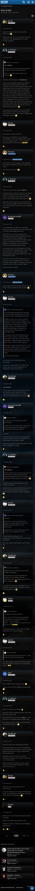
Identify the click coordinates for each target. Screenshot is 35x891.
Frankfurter (23, 80)
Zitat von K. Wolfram (13, 568)
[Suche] (23, 2)
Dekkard (9, 869)
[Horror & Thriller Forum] (4, 2)
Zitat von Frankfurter (13, 62)
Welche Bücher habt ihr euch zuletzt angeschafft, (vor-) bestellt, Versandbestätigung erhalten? (18, 850)
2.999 (16, 836)
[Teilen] (32, 15)
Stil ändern (30, 886)
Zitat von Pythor (11, 652)
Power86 (9, 854)
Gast (24, 717)
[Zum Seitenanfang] (32, 888)
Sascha (24, 190)
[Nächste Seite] (28, 835)
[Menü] (32, 2)
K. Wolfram (9, 65)
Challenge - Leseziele (13, 875)
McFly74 (9, 877)
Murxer (9, 862)
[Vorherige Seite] (7, 835)
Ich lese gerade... (12, 860)
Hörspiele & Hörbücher (14, 867)
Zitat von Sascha (11, 418)
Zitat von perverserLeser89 (15, 309)
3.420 (24, 836)
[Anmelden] (28, 2)
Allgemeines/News (12, 855)
